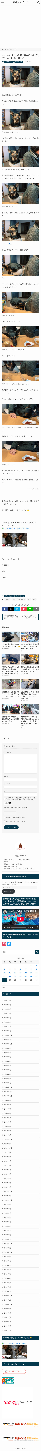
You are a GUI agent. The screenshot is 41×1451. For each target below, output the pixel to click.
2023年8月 (7, 1157)
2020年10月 (8, 1304)
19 (15, 976)
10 (4, 973)
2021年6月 (7, 1269)
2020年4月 (7, 1330)
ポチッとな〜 (8, 891)
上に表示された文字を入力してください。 (17, 807)
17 (4, 976)
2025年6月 (7, 1061)
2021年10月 (8, 1252)
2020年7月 (7, 1317)
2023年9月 (7, 1152)
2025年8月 (7, 1052)
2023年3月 (7, 1178)
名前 (6, 776)
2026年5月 (7, 1013)
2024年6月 (7, 1113)
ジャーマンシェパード (19, 599)
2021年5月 (7, 1274)
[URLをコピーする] (36, 609)
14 (26, 973)
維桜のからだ (18, 61)
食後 (34, 599)
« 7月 (3, 987)
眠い (29, 599)
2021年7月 (7, 1265)
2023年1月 (7, 1187)
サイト (6, 791)
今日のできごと (9, 61)
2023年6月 (7, 1165)
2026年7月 (7, 1005)
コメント (7, 752)
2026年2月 (7, 1026)
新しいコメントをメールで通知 (15, 817)
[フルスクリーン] (37, 927)
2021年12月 (8, 1243)
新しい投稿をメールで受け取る (15, 821)
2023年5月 (7, 1170)
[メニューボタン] (2, 2)
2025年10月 (8, 1044)
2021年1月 (7, 1291)
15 (31, 973)
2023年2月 (7, 1183)
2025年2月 (7, 1078)
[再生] (4, 927)
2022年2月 (7, 1235)
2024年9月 (7, 1100)
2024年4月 (7, 1122)
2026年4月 (7, 1018)
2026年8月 (7, 1000)
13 (20, 973)
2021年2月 (7, 1287)
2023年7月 (7, 1161)
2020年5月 (7, 1326)
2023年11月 (8, 1144)
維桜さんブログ (20, 2)
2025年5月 (7, 1065)
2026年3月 (7, 1022)
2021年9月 (7, 1256)
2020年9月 (7, 1308)
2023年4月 (7, 1174)
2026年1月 (7, 1031)
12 (15, 973)
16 (36, 973)
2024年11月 (8, 1091)
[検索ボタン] (38, 2)
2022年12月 (8, 1191)
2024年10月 (8, 1096)
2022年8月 (7, 1209)
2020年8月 (7, 1313)
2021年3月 (7, 1282)
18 (10, 976)
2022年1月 (7, 1239)
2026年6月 (7, 1009)
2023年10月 (8, 1148)
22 (31, 976)
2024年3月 (7, 1126)
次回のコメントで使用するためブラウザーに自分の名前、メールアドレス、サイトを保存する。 (21, 798)
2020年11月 (8, 1300)
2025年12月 (8, 1035)
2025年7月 (7, 1057)
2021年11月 (8, 1248)
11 (10, 973)
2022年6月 (7, 1217)
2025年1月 (7, 1083)
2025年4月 (7, 1070)
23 (36, 976)
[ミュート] (33, 927)
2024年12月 (8, 1087)
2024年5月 (7, 1118)
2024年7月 (7, 1109)
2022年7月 (7, 1213)
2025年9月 (7, 1048)
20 (20, 976)
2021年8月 (7, 1261)
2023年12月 (8, 1139)
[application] (20, 919)
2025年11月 (8, 1039)
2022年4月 (7, 1226)
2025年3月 (7, 1074)
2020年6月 (7, 1321)
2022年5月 (7, 1222)
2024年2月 (7, 1131)
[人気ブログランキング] (14, 1358)
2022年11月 (8, 1196)
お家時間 (7, 599)
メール (7, 784)
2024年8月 (7, 1104)
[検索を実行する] (37, 952)
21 (26, 976)
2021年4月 (7, 1278)
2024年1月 (7, 1135)
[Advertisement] (20, 26)
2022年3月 (7, 1230)
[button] (5, 609)
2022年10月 (8, 1200)
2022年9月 (7, 1204)
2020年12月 (8, 1295)
